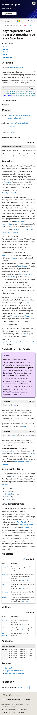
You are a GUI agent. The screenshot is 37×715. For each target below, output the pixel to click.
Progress (7, 182)
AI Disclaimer (6, 704)
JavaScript (17, 232)
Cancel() (4, 620)
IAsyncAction (8, 373)
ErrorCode (9, 494)
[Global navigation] (2, 21)
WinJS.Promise (7, 255)
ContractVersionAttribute (18, 123)
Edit (34, 72)
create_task (12, 277)
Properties (6, 52)
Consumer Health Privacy (9, 709)
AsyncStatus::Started (9, 451)
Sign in (33, 21)
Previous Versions (17, 704)
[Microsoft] (18, 21)
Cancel (7, 488)
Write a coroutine (28, 426)
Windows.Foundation (13, 25)
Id (6, 497)
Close (7, 491)
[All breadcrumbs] (3, 25)
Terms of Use (25, 709)
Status (7, 499)
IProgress (26, 303)
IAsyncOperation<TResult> (11, 193)
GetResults (31, 454)
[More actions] (33, 25)
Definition (6, 47)
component (26, 527)
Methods (6, 54)
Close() (4, 628)
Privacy (13, 707)
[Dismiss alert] (33, 3)
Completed (5, 567)
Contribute (5, 707)
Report (27, 316)
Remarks (6, 49)
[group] (18, 93)
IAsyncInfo (14, 132)
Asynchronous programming (15, 673)
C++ (12, 232)
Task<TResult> (22, 266)
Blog (27, 704)
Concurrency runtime (26, 274)
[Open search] (28, 21)
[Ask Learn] (25, 25)
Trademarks (5, 712)
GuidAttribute (14, 126)
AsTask (13, 258)
